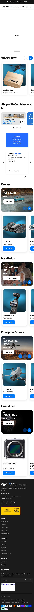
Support (3, 541)
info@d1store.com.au (7, 498)
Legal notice (25, 602)
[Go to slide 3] (16, 127)
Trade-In (3, 524)
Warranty (3, 547)
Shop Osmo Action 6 (17, 35)
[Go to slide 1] (13, 127)
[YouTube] (14, 502)
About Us (3, 562)
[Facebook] (2, 502)
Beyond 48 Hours (6, 553)
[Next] (31, 51)
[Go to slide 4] (17, 127)
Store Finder (4, 521)
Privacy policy (4, 600)
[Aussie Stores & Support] (13, 118)
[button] (4, 6)
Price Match (4, 527)
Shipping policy (21, 600)
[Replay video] (20, 208)
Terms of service (5, 602)
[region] (17, 162)
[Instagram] (6, 502)
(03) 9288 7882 (5, 493)
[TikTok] (10, 502)
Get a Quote (4, 530)
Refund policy (12, 600)
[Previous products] (25, 208)
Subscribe (28, 580)
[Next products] (29, 208)
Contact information (16, 602)
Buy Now (9, 201)
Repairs (3, 544)
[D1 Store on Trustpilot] (8, 587)
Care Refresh (5, 533)
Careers (3, 565)
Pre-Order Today (11, 278)
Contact (3, 550)
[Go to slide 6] (20, 127)
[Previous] (3, 51)
